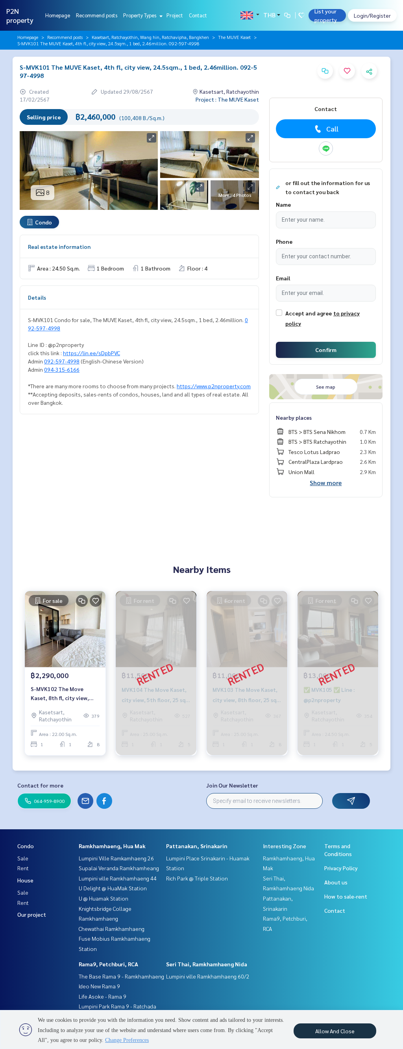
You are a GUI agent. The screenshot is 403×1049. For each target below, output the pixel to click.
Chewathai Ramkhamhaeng (111, 928)
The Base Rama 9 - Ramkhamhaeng (121, 976)
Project (174, 15)
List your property (325, 15)
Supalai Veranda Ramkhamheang (119, 867)
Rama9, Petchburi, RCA (108, 963)
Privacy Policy (341, 867)
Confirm (325, 349)
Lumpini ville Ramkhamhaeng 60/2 (208, 976)
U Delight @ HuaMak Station (113, 887)
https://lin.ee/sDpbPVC (91, 352)
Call (332, 128)
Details (37, 297)
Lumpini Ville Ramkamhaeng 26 (116, 858)
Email (283, 278)
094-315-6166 (61, 369)
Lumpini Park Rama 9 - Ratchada (117, 1006)
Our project (31, 914)
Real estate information (59, 246)
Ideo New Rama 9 (99, 986)
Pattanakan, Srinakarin (196, 845)
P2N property (19, 15)
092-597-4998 (61, 361)
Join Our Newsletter (232, 785)
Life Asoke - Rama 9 (102, 996)
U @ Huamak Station (103, 898)
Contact (198, 15)
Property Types (140, 15)
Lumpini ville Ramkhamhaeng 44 (118, 878)
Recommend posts (96, 15)
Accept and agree (308, 313)
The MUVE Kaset (234, 37)
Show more (326, 482)
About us (336, 882)
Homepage (57, 15)
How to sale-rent (345, 896)
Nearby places (294, 417)
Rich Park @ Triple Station (197, 878)
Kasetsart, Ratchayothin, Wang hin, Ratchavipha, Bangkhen (150, 37)
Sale (22, 858)
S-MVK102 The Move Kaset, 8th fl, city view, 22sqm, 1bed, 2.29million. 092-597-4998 (63, 693)
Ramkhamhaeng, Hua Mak (112, 845)
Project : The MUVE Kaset (227, 99)
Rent (23, 867)
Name (283, 204)
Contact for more (40, 785)
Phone (284, 241)
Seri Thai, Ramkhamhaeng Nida (206, 963)
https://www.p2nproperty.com (214, 385)
